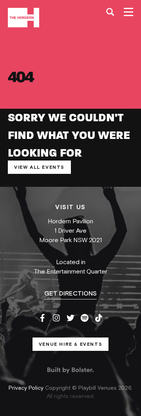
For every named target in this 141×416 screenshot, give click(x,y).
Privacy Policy (27, 388)
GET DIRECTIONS (70, 293)
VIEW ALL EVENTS (39, 167)
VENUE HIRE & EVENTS (70, 344)
